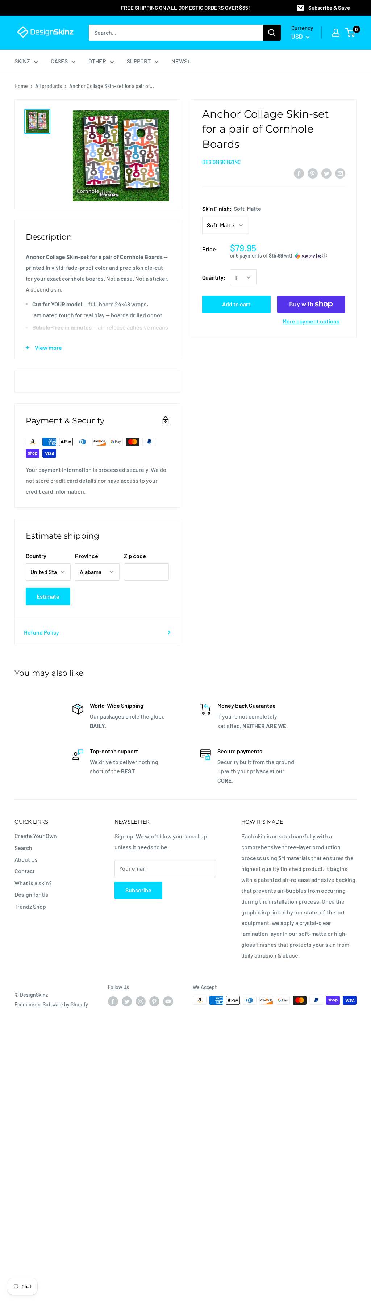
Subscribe (138, 890)
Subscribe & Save (329, 7)
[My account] (335, 33)
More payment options (311, 321)
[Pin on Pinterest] (313, 173)
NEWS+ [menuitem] (180, 61)
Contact (24, 870)
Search (23, 847)
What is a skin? (33, 882)
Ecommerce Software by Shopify (51, 1004)
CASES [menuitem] (59, 61)
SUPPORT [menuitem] (139, 61)
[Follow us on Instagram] (141, 1001)
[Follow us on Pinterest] (154, 1001)
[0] (350, 32)
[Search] (272, 33)
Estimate (48, 596)
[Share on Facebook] (299, 173)
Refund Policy (41, 632)
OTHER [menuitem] (97, 61)
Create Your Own (35, 835)
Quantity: (214, 277)
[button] (287, 255)
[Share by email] (340, 173)
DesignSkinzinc (221, 162)
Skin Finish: (231, 208)
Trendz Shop (30, 906)
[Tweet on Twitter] (326, 173)
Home (21, 86)
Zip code (135, 555)
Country (36, 555)
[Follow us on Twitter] (127, 1001)
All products (48, 86)
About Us (26, 859)
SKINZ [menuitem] (22, 61)
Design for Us (31, 894)
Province (86, 555)
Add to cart (236, 304)
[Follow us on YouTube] (168, 1001)
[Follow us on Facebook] (113, 1001)
